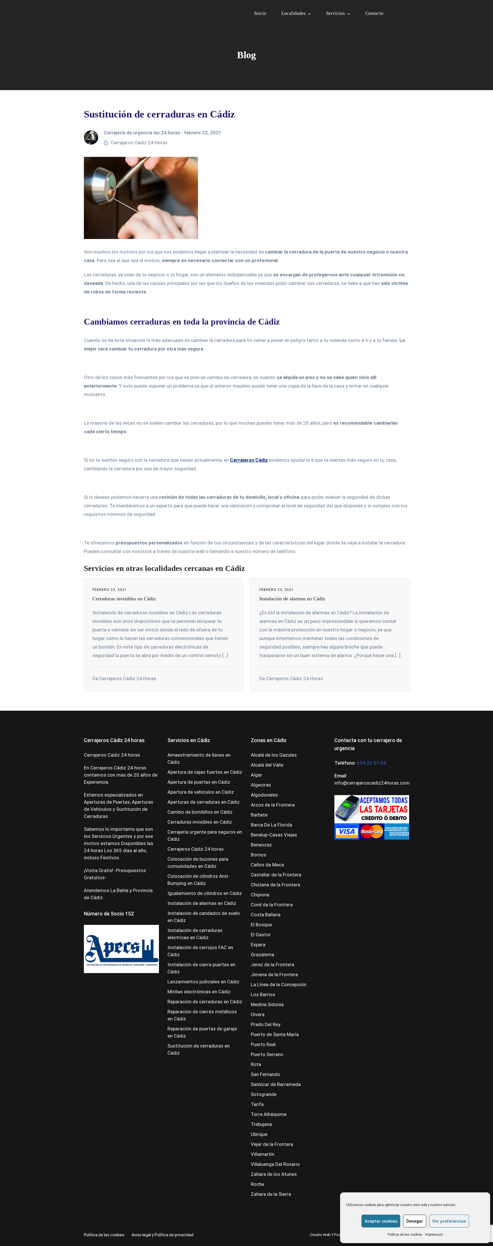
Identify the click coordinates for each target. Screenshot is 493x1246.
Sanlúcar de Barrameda (276, 1084)
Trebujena (261, 1124)
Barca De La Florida (271, 825)
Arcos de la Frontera (273, 805)
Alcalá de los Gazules (274, 755)
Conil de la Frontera (272, 904)
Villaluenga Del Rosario (275, 1164)
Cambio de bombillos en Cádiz (200, 812)
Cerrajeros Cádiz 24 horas (195, 849)
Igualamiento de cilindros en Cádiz (204, 893)
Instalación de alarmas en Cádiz (292, 598)
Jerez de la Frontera (272, 964)
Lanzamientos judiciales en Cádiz (203, 981)
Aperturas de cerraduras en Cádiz (203, 802)
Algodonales (264, 795)
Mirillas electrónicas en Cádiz (199, 991)
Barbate (259, 815)
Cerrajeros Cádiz (249, 460)
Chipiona (260, 894)
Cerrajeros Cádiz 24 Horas (139, 142)
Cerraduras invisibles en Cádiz (124, 598)
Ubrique (259, 1134)
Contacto (374, 13)
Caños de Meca (267, 865)
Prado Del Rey (265, 1024)
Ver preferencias (449, 1221)
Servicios (335, 13)
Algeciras (261, 785)
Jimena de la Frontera (274, 974)
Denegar (414, 1221)
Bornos (258, 855)
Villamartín (262, 1154)
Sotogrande (263, 1094)
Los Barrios (263, 994)
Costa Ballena (265, 914)
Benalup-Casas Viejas (274, 835)
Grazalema (262, 954)
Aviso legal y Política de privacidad (162, 1235)
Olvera (257, 1014)
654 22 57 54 (371, 763)
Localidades (293, 13)
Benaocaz (261, 845)
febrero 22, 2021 (202, 132)
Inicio (260, 13)
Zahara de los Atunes (274, 1174)
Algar (256, 775)
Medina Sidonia (267, 1004)
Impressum (434, 1235)
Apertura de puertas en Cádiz (198, 782)
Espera (258, 944)
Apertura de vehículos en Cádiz (200, 792)
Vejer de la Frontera (272, 1144)
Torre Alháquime (268, 1114)
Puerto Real (263, 1044)
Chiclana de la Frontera (275, 885)
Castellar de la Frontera (276, 875)
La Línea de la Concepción (278, 984)
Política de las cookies (405, 1235)
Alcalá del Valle (267, 765)
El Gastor (261, 934)
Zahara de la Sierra (271, 1194)
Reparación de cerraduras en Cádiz (204, 1001)
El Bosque (261, 924)
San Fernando (265, 1074)
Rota (256, 1064)
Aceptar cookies (381, 1221)
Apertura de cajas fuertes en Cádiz (204, 772)
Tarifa (257, 1104)
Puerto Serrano (267, 1054)
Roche (257, 1184)
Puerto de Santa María (275, 1034)
